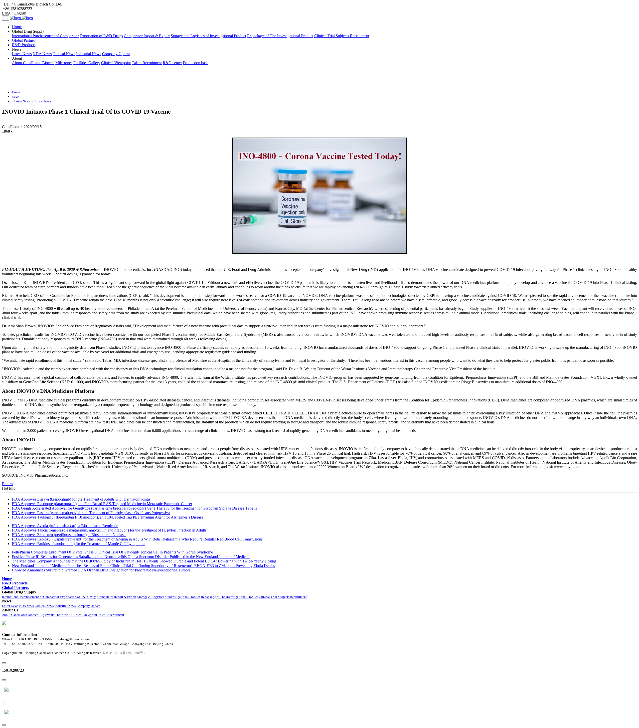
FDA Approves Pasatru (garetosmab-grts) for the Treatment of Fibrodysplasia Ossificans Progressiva (91, 513)
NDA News (42, 54)
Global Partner (23, 40)
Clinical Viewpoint (116, 63)
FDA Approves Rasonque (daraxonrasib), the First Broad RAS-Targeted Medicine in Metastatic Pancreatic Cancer (102, 504)
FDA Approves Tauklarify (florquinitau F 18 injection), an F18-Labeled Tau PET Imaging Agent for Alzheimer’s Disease (107, 517)
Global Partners (15, 587)
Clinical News (64, 54)
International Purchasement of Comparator (45, 36)
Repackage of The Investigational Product (280, 36)
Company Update (116, 54)
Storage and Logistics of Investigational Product (208, 36)
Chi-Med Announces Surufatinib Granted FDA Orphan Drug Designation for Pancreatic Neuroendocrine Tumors (101, 570)
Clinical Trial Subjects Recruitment (341, 36)
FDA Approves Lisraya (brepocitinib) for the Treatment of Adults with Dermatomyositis (81, 499)
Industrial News (88, 54)
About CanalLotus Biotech (33, 63)
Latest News (22, 54)
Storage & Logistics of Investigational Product (168, 597)
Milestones (63, 63)
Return (7, 484)
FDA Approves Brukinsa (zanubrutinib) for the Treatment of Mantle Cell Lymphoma (78, 544)
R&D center (172, 63)
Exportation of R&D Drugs (101, 36)
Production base (195, 63)
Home (17, 27)
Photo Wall (62, 615)
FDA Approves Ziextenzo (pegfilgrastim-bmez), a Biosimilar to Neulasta (69, 535)
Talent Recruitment (147, 63)
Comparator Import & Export (147, 36)
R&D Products (23, 45)
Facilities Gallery (86, 63)
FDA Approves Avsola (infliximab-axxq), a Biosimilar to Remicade (65, 526)
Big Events (46, 615)
